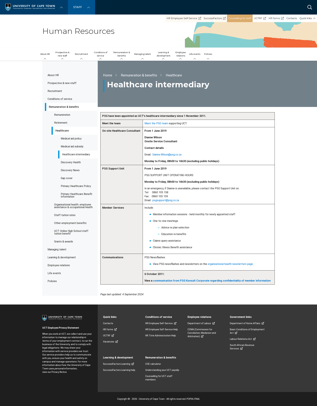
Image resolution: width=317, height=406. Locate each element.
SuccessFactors (213, 18)
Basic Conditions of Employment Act (247, 331)
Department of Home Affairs (245, 323)
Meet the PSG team (156, 123)
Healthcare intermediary (76, 154)
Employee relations (59, 265)
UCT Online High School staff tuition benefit (71, 232)
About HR (53, 75)
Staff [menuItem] (77, 7)
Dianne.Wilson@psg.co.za (166, 154)
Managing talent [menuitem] (142, 54)
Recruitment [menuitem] (81, 54)
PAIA (197, 399)
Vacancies (108, 341)
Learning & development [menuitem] (163, 54)
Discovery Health (71, 162)
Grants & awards (63, 241)
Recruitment (55, 91)
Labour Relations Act (241, 339)
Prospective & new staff (62, 83)
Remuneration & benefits (64, 106)
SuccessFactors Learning (116, 364)
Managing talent (57, 249)
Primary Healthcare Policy (76, 186)
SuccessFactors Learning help (119, 370)
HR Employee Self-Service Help (161, 329)
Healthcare (62, 130)
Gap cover (66, 178)
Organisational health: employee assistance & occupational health (73, 206)
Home (107, 75)
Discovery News (70, 170)
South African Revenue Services (242, 347)
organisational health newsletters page (230, 264)
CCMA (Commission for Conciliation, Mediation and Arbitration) (202, 333)
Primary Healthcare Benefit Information (76, 195)
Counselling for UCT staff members (158, 378)
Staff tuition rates (64, 215)
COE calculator (153, 364)
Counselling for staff (239, 18)
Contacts (291, 18)
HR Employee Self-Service (182, 18)
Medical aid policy (71, 138)
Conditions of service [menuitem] (100, 54)
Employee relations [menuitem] (181, 54)
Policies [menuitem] (208, 54)
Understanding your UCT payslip (162, 370)
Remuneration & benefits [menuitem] (121, 54)
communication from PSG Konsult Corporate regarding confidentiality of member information (212, 280)
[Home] (30, 7)
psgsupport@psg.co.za (165, 200)
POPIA (190, 399)
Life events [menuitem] (194, 54)
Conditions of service (60, 99)
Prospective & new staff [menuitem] (62, 54)
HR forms (274, 18)
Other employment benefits (70, 223)
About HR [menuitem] (45, 54)
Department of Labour (199, 323)
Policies (52, 281)
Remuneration (62, 114)
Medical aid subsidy (72, 146)
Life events (54, 273)
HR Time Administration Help (160, 335)
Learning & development (62, 257)
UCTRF (258, 18)
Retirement (60, 122)
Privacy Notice (59, 372)
